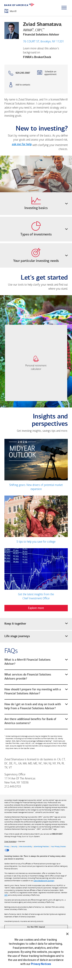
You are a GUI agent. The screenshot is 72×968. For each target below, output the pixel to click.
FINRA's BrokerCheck (37, 57)
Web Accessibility (25, 846)
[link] (36, 363)
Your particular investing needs (36, 261)
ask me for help (22, 144)
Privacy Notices (41, 963)
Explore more (36, 608)
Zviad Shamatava (10, 841)
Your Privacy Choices (58, 846)
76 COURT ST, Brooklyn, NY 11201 (43, 41)
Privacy (6, 846)
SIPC (6, 895)
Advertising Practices (41, 846)
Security (14, 846)
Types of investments (36, 234)
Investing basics (36, 208)
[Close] (67, 934)
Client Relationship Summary (44, 881)
